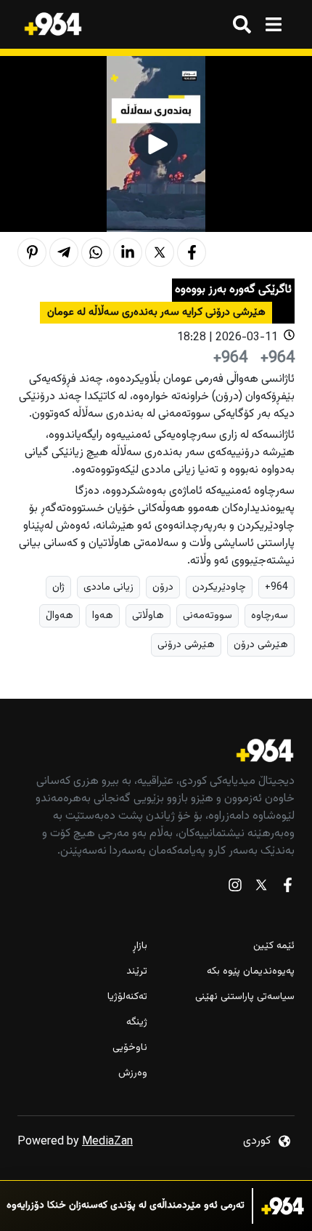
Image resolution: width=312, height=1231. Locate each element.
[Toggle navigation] (273, 24)
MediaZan (107, 1142)
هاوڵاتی (148, 615)
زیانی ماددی (108, 587)
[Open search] (242, 24)
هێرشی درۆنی (186, 644)
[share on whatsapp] (95, 252)
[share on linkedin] (127, 252)
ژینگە (136, 1022)
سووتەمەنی (207, 615)
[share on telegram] (63, 252)
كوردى (257, 1141)
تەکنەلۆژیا (127, 997)
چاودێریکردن (219, 587)
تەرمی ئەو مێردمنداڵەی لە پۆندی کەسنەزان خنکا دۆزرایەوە (126, 1206)
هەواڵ (59, 615)
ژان (58, 587)
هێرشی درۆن (261, 644)
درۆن (162, 587)
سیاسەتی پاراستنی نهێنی (245, 997)
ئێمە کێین (274, 946)
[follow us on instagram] (235, 888)
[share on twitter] (159, 252)
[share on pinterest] (31, 252)
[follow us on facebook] (287, 888)
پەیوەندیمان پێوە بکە (251, 971)
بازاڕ (140, 946)
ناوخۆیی (129, 1048)
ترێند (136, 971)
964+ (276, 587)
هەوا (102, 615)
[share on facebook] (191, 252)
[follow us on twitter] (261, 888)
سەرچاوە (269, 615)
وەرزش (132, 1073)
